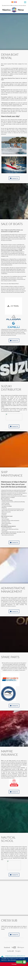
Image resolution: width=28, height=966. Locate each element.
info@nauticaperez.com (10, 955)
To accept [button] (14, 964)
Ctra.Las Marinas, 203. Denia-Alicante (19, 5)
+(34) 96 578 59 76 (6, 5)
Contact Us (14, 178)
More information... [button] (12, 960)
